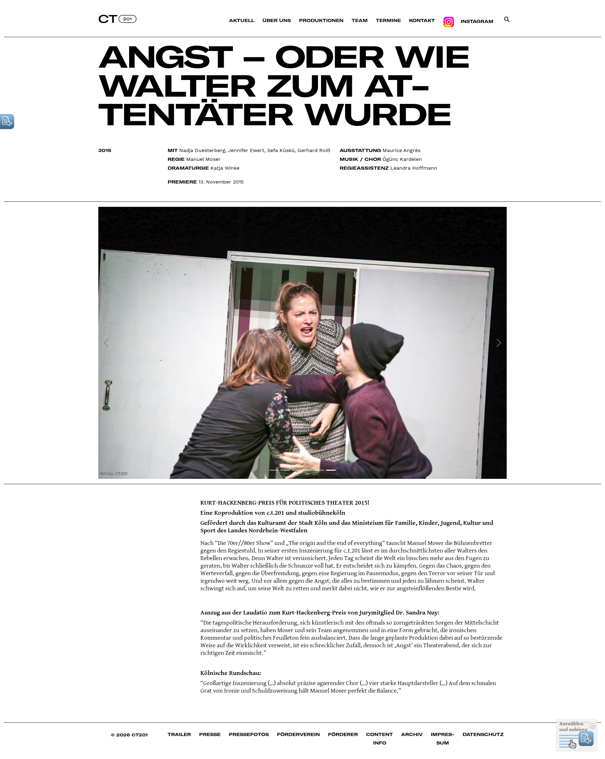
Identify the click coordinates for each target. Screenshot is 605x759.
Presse (210, 734)
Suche (507, 25)
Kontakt (422, 20)
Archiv (412, 734)
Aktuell (241, 20)
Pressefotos (249, 734)
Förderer (343, 734)
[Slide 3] (297, 470)
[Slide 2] (285, 470)
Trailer (179, 734)
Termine (388, 20)
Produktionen (321, 20)
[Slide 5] (319, 470)
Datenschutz (483, 734)
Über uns (276, 20)
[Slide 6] (331, 470)
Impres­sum (442, 738)
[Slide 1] (274, 470)
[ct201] (117, 18)
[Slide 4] (308, 470)
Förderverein (298, 734)
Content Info (379, 738)
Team (360, 20)
